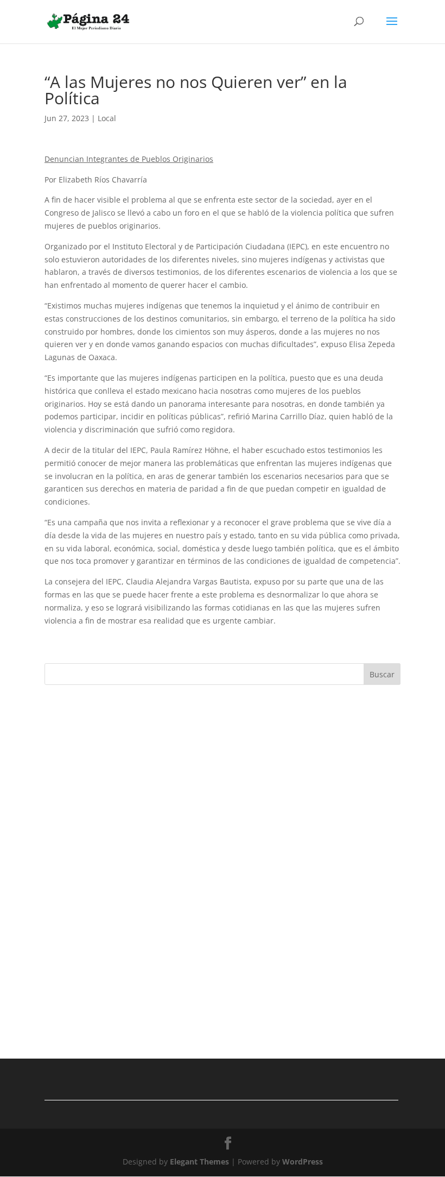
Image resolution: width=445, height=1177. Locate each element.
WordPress (302, 1161)
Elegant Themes (199, 1161)
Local (107, 118)
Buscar (382, 674)
